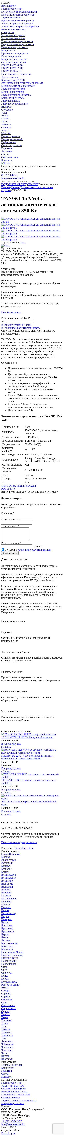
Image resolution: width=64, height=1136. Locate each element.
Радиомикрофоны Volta (14, 1091)
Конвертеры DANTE (13, 80)
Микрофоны (8, 50)
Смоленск (6, 999)
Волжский (7, 886)
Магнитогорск (9, 943)
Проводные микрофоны (14, 53)
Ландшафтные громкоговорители (20, 26)
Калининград (8, 913)
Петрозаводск (9, 981)
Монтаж (6, 133)
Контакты (6, 160)
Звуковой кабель (10, 100)
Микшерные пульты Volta (15, 1094)
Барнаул (5, 865)
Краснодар (7, 928)
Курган (5, 934)
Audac (4, 115)
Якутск (5, 1055)
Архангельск (8, 859)
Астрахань (7, 862)
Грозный (6, 895)
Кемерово (6, 919)
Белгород (6, 868)
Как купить (7, 1067)
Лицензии (7, 151)
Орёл (4, 969)
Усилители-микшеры (13, 38)
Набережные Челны (12, 952)
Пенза (4, 975)
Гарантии (6, 148)
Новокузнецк (8, 960)
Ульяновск (7, 1035)
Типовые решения (11, 1064)
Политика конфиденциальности (19, 842)
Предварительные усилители (17, 44)
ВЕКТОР (6, 106)
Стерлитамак (8, 1008)
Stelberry (6, 124)
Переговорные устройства (16, 74)
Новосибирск (8, 963)
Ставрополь (8, 1005)
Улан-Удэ (6, 1032)
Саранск (6, 993)
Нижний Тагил (9, 957)
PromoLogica (8, 1133)
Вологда (6, 889)
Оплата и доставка (11, 145)
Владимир (7, 880)
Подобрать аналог (11, 312)
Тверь (4, 1017)
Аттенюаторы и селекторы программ (22, 83)
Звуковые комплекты (13, 88)
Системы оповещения (13, 62)
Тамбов (5, 1014)
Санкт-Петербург (24, 848)
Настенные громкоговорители (18, 14)
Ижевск (5, 904)
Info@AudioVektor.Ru (13, 178)
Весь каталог (8, 5)
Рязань (5, 987)
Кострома (6, 925)
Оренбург (6, 972)
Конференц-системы (12, 97)
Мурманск (7, 949)
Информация (8, 142)
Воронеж (6, 892)
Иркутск (6, 907)
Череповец (7, 1050)
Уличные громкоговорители (17, 23)
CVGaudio (7, 109)
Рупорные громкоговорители (17, 20)
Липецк (5, 940)
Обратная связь (9, 157)
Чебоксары (7, 1044)
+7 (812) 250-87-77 (11, 1121)
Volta (4, 112)
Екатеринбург (9, 898)
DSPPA (5, 118)
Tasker (4, 121)
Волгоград (7, 883)
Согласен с (28, 549)
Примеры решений (12, 139)
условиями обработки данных (34, 549)
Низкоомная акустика (13, 29)
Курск (4, 937)
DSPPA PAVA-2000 (12, 68)
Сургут (5, 1011)
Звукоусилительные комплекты (18, 1100)
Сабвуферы (7, 32)
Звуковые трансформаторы (16, 94)
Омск (4, 966)
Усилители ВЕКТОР (12, 1085)
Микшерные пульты (12, 91)
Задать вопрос (10, 553)
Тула (3, 1026)
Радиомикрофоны (11, 56)
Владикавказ (8, 877)
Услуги (5, 130)
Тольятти (6, 1020)
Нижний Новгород (12, 955)
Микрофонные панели (14, 59)
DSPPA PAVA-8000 (12, 65)
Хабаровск (7, 1041)
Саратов (6, 996)
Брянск (5, 871)
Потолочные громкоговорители (19, 11)
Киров (5, 922)
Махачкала (7, 946)
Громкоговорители (11, 8)
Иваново (6, 901)
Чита (4, 1053)
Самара (5, 990)
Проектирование (10, 136)
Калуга (5, 916)
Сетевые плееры (10, 1097)
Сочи (4, 1002)
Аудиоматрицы (9, 77)
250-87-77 (9, 175)
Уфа (3, 1038)
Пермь (5, 978)
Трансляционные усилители (17, 41)
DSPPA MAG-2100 (11, 71)
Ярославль (7, 1058)
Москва (5, 857)
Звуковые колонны (11, 17)
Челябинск (7, 1047)
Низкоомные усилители (14, 47)
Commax (6, 127)
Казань (5, 910)
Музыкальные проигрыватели (18, 85)
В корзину (7, 324)
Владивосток (8, 874)
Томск (4, 1023)
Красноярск (7, 931)
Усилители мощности (13, 35)
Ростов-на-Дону (10, 984)
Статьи (5, 154)
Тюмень (5, 1029)
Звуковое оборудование (14, 103)
